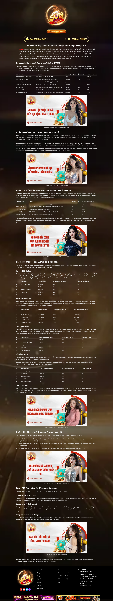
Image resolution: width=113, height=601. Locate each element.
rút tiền (52, 498)
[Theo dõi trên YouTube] (24, 589)
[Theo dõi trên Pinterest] (21, 589)
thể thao (48, 388)
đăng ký (57, 435)
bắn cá (60, 357)
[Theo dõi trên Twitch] (29, 589)
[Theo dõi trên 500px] (27, 589)
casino (47, 329)
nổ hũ (22, 301)
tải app (31, 441)
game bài (56, 274)
